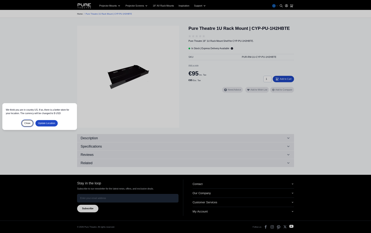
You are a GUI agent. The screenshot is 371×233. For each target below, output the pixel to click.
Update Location (46, 123)
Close (27, 123)
